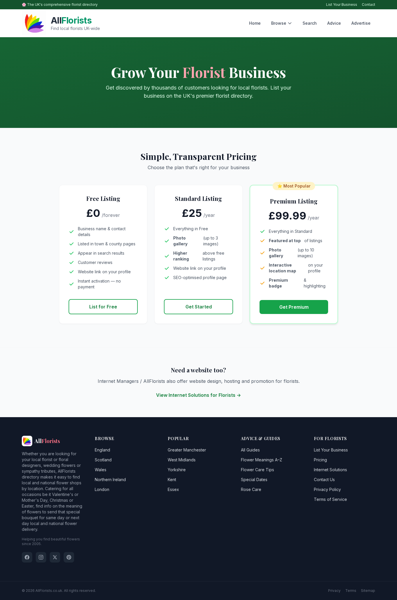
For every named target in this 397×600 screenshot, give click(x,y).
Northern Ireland (110, 479)
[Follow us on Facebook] (27, 557)
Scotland (103, 459)
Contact (368, 4)
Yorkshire (177, 469)
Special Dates (254, 479)
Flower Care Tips (257, 469)
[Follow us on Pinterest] (69, 557)
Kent (172, 479)
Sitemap (368, 590)
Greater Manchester (187, 449)
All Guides (250, 449)
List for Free (103, 307)
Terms (350, 590)
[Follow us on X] (55, 557)
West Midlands (182, 459)
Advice (334, 23)
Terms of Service (330, 499)
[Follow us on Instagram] (41, 557)
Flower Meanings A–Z (261, 459)
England (102, 449)
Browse (278, 23)
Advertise (361, 23)
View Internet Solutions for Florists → (198, 395)
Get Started (198, 307)
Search (310, 23)
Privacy (334, 590)
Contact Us (324, 479)
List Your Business (341, 4)
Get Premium (294, 307)
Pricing (320, 459)
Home (255, 23)
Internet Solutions (330, 469)
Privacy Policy (327, 489)
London (102, 489)
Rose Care (251, 489)
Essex (173, 489)
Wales (100, 469)
